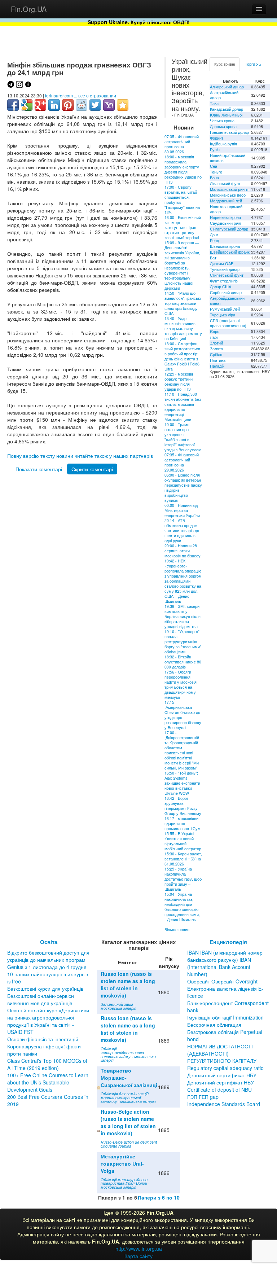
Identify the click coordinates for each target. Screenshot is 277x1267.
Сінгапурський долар (229, 229)
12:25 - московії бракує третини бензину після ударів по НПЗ (178, 381)
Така (214, 103)
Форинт (216, 138)
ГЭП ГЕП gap (203, 1096)
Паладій (217, 366)
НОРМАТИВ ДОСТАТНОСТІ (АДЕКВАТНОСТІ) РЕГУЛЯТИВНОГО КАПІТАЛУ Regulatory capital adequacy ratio (225, 1057)
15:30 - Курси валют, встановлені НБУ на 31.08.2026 (183, 859)
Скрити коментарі (92, 469)
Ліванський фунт (225, 183)
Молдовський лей (226, 200)
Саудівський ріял (225, 223)
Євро (214, 331)
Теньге (216, 172)
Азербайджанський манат (227, 300)
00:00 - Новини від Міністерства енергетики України (182, 510)
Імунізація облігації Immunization (225, 1017)
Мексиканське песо (228, 195)
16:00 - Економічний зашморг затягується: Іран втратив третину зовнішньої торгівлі (182, 227)
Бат (213, 257)
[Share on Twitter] (95, 105)
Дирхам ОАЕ (221, 263)
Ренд (214, 240)
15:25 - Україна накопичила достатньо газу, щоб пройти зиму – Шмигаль (183, 879)
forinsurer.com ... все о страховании (80, 95)
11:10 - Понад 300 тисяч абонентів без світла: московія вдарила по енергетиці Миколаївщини (182, 406)
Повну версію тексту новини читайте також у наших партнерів (80, 455)
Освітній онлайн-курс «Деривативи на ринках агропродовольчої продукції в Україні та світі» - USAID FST (48, 1021)
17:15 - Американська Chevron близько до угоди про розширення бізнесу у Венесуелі (182, 715)
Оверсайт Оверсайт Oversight (222, 981)
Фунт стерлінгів (224, 281)
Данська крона (223, 126)
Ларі (213, 337)
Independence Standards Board (223, 1104)
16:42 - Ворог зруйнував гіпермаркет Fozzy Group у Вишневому (182, 805)
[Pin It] (68, 105)
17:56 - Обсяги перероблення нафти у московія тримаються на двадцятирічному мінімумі (180, 684)
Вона (214, 177)
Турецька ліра (222, 314)
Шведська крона (225, 246)
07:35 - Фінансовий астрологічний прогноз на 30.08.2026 (181, 144)
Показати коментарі (39, 469)
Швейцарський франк (230, 252)
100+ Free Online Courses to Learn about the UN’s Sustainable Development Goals (47, 1082)
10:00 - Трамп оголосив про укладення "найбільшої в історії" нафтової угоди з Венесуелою (182, 437)
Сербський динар (226, 292)
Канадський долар (226, 109)
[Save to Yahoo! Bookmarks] (109, 105)
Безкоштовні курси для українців (45, 988)
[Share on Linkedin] (54, 105)
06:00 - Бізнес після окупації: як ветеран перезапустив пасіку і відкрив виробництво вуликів (183, 487)
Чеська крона (222, 120)
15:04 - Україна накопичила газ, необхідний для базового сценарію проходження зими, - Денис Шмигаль (182, 906)
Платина (217, 360)
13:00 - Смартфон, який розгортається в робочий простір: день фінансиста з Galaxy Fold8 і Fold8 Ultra (182, 356)
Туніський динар (224, 269)
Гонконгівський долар (229, 132)
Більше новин (176, 929)
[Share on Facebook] (13, 105)
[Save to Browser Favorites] (122, 105)
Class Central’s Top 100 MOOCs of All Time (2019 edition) (47, 1064)
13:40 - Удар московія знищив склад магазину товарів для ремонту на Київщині (183, 328)
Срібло (216, 354)
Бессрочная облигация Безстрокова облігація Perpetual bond (224, 1032)
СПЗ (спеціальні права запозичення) (228, 323)
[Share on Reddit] (81, 105)
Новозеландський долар (226, 209)
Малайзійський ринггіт (230, 189)
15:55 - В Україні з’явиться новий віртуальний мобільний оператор (182, 841)
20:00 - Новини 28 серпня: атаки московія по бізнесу (182, 550)
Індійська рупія (223, 143)
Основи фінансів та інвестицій (42, 1039)
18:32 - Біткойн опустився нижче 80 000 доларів (182, 662)
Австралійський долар (224, 95)
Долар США (220, 286)
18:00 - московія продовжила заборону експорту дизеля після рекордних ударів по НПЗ (183, 169)
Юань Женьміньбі (226, 115)
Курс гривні (224, 64)
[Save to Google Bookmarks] (26, 105)
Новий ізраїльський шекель (227, 158)
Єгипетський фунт (226, 275)
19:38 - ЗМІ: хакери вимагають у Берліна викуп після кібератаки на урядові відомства (182, 616)
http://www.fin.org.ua (138, 1248)
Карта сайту (138, 1255)
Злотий (216, 343)
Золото (216, 348)
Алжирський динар (227, 86)
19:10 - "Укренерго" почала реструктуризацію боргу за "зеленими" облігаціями (182, 641)
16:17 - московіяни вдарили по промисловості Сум (182, 823)
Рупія (215, 149)
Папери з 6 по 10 (159, 1197)
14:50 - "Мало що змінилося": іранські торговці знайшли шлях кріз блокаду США (182, 303)
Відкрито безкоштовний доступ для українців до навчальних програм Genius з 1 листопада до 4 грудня (48, 959)
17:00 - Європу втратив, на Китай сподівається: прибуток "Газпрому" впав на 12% (182, 199)
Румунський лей (225, 309)
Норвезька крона (225, 217)
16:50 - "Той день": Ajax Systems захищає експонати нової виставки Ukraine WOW (182, 783)
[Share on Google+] (40, 105)
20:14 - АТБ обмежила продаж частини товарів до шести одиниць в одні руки (181, 530)
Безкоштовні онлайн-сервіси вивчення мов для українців (40, 999)
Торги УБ (253, 64)
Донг (214, 234)
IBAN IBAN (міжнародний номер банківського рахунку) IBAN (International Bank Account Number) (225, 963)
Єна (213, 166)
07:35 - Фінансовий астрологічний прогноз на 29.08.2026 (181, 462)
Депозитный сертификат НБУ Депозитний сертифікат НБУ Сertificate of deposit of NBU (221, 1082)
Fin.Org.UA (29, 9)
